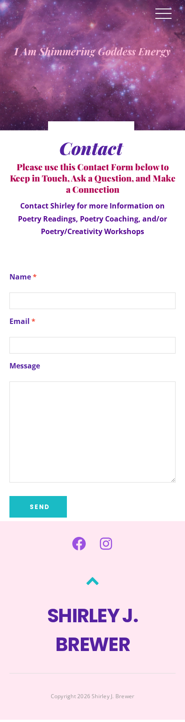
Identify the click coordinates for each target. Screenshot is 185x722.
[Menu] (163, 13)
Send (40, 507)
